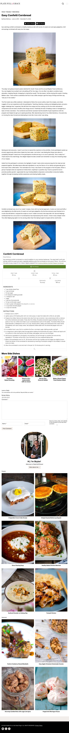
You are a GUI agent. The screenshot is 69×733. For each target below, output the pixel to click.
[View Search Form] (63, 3)
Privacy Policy (38, 725)
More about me (33, 467)
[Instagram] (9, 729)
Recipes (8, 11)
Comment (5, 399)
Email (27, 423)
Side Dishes (15, 11)
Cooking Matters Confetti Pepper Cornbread (51, 263)
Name (4, 423)
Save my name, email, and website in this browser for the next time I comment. (58, 422)
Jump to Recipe (30, 23)
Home (3, 11)
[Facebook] (3, 729)
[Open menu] (67, 3)
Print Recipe (41, 23)
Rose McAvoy (7, 19)
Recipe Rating (6, 395)
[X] (6, 729)
